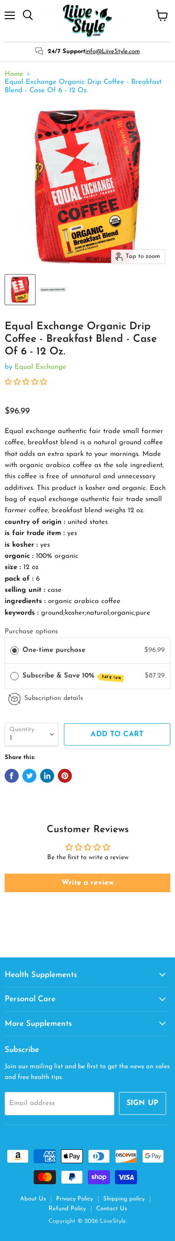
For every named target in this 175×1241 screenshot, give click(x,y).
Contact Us (111, 1209)
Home (14, 74)
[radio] (14, 650)
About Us (33, 1199)
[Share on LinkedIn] (47, 776)
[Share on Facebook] (12, 776)
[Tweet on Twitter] (29, 776)
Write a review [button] (88, 883)
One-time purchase (53, 650)
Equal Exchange (40, 367)
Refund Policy (67, 1209)
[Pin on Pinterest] (65, 776)
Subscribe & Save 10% (72, 676)
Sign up (142, 1103)
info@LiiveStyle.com (112, 51)
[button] (26, 382)
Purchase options (31, 631)
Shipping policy (124, 1199)
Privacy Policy (74, 1199)
